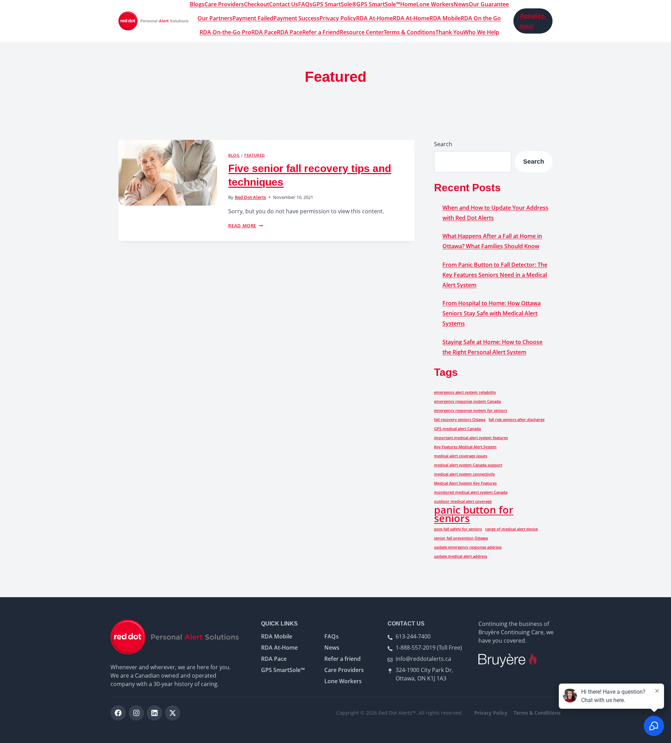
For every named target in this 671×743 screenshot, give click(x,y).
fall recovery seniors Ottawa (459, 419)
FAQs (305, 4)
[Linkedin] (154, 713)
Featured (254, 155)
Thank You (449, 32)
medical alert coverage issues (460, 455)
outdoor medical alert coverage (463, 501)
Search (443, 144)
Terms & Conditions (409, 32)
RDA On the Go (481, 18)
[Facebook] (118, 713)
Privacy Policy (337, 18)
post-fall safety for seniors (458, 529)
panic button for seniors (473, 514)
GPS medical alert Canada (457, 428)
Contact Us (283, 4)
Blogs (197, 4)
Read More (245, 225)
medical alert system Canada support (468, 465)
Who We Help (481, 32)
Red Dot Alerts (250, 197)
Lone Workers (435, 4)
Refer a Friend (321, 32)
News (461, 4)
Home (408, 4)
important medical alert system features (471, 437)
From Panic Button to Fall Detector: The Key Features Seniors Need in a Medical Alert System (494, 275)
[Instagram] (136, 713)
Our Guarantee (489, 4)
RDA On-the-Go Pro (225, 32)
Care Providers (224, 4)
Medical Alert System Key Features (465, 483)
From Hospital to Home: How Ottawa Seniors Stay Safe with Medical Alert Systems (491, 313)
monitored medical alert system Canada (470, 492)
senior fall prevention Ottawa (461, 538)
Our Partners (214, 18)
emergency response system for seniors (470, 410)
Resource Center (362, 32)
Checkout (256, 4)
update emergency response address (468, 547)
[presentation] (167, 173)
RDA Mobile (445, 18)
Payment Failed (252, 18)
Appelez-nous (533, 21)
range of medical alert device (511, 529)
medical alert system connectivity (464, 474)
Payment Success (296, 18)
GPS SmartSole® (334, 4)
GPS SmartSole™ (378, 4)
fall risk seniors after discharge (516, 419)
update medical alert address (460, 556)
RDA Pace (264, 32)
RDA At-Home (374, 18)
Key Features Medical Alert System (465, 446)
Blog (233, 155)
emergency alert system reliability (465, 392)
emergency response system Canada (467, 401)
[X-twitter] (172, 713)
